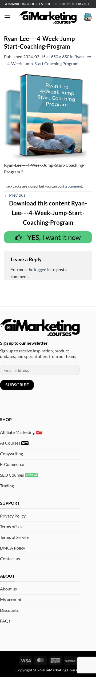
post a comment (70, 186)
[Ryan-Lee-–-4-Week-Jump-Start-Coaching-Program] (48, 116)
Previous (14, 194)
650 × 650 (60, 56)
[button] (7, 17)
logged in (42, 269)
